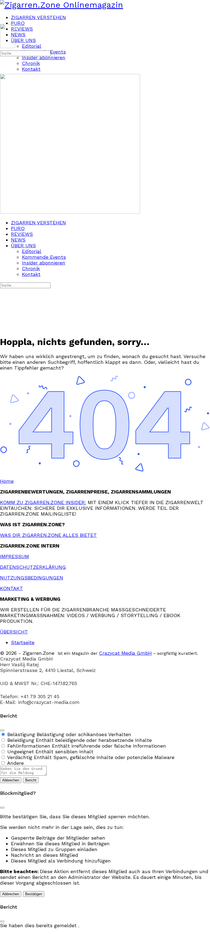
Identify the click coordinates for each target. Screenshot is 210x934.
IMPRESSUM (14, 556)
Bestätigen (33, 894)
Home (7, 481)
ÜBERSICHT (14, 632)
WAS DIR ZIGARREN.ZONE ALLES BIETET (48, 535)
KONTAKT (11, 588)
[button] (105, 931)
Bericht (30, 780)
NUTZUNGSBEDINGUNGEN (31, 578)
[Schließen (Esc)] (2, 730)
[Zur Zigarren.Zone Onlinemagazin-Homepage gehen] (61, 5)
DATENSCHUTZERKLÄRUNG (33, 567)
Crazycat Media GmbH (125, 653)
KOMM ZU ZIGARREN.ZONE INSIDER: (43, 502)
